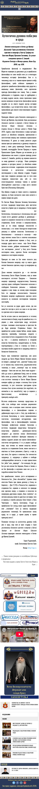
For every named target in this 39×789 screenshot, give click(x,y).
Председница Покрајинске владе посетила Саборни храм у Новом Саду (24, 746)
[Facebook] (17, 782)
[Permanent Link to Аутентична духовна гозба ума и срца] (20, 24)
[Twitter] (13, 782)
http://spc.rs (32, 548)
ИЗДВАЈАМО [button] (6, 714)
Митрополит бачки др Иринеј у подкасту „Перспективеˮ (22, 724)
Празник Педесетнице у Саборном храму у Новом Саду (23, 754)
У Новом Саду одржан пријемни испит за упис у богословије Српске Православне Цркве (24, 740)
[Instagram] (21, 782)
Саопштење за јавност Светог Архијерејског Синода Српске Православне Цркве (25, 704)
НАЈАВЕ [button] (4, 719)
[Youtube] (24, 782)
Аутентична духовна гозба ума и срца (19, 37)
